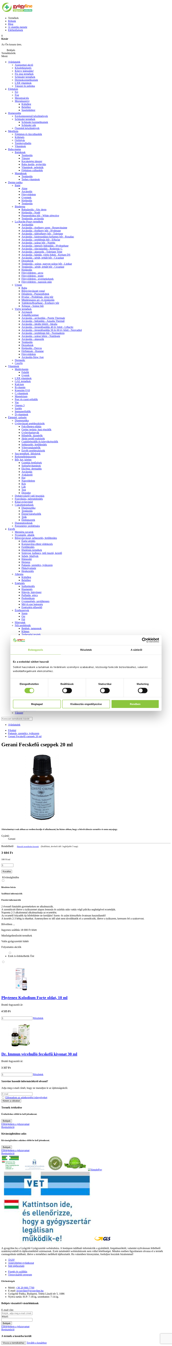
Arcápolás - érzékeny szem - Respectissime (44, 227)
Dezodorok (27, 260)
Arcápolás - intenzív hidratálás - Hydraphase (45, 245)
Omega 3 (20, 405)
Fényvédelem (29, 194)
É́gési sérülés (28, 541)
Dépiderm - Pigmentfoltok (35, 293)
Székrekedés (28, 586)
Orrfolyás (20, 140)
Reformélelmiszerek (25, 456)
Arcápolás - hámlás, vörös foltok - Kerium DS (46, 254)
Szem (24, 613)
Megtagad (37, 703)
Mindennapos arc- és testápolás (38, 299)
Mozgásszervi (22, 101)
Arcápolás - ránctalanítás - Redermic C (42, 248)
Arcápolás (27, 191)
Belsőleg (26, 107)
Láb (24, 486)
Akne (24, 188)
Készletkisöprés (23, 67)
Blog (10, 24)
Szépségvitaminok (31, 465)
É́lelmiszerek (28, 519)
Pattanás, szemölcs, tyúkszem (37, 565)
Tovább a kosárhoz (37, 1342)
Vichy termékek (23, 309)
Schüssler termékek (25, 77)
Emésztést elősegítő (32, 607)
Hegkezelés (28, 571)
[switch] (67, 690)
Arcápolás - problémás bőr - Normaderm (43, 333)
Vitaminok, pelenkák (33, 167)
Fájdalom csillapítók (32, 170)
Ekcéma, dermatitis (32, 468)
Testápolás (27, 203)
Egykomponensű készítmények (31, 116)
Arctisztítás (27, 224)
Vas (17, 402)
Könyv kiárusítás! (24, 70)
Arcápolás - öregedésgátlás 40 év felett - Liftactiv (47, 327)
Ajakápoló (27, 474)
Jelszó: (4, 1316)
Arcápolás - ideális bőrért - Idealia (39, 324)
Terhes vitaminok (31, 179)
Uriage (18, 284)
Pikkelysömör (29, 568)
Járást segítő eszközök (33, 438)
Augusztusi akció (24, 64)
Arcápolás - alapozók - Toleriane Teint (42, 251)
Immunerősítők (23, 411)
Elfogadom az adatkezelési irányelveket (26, 1097)
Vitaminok (20, 146)
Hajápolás (27, 200)
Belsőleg (26, 580)
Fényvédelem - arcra (32, 272)
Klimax (25, 631)
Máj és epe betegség (32, 604)
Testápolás (27, 155)
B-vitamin (20, 387)
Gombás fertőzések (32, 462)
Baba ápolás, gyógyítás (34, 164)
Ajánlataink (14, 61)
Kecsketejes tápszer (32, 161)
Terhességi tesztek (31, 634)
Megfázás (13, 131)
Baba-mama (14, 149)
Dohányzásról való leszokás (29, 495)
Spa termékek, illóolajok (27, 453)
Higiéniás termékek (32, 550)
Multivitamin (21, 369)
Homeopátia (14, 113)
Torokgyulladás (23, 143)
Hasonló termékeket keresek (28, 846)
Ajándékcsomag (30, 315)
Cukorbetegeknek (24, 504)
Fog (17, 95)
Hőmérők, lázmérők (32, 435)
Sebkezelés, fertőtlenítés (34, 444)
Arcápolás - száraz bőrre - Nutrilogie (41, 336)
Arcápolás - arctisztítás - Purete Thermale (43, 318)
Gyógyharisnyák (30, 432)
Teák (24, 516)
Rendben (135, 703)
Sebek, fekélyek (30, 556)
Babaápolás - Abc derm (34, 209)
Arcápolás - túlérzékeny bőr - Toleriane (42, 233)
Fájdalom (13, 89)
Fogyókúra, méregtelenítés (29, 498)
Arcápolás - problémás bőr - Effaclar (41, 239)
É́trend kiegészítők (31, 513)
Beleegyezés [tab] (35, 649)
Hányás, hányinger (31, 592)
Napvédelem (28, 480)
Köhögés (19, 137)
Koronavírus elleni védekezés (37, 544)
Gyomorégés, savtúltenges (35, 601)
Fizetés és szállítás (17, 1271)
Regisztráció (7, 1127)
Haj (23, 477)
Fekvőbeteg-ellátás (31, 426)
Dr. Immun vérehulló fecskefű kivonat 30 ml (39, 1054)
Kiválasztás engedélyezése (86, 703)
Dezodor (26, 492)
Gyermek (26, 197)
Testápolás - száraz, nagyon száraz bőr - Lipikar (47, 263)
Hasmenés (27, 589)
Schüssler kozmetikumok (35, 122)
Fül (23, 619)
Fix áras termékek (24, 73)
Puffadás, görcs (30, 595)
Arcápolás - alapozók (33, 339)
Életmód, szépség (17, 417)
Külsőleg (26, 104)
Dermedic (20, 360)
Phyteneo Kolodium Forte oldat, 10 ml (34, 997)
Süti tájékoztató (16, 1265)
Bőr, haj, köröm (23, 459)
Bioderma (20, 206)
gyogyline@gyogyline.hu (30, 1290)
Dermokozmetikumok (26, 80)
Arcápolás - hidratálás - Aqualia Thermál (43, 321)
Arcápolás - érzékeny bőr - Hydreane (41, 230)
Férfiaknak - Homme (33, 351)
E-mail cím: (7, 1309)
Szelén (18, 408)
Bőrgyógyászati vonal (33, 290)
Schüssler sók (29, 125)
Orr (23, 616)
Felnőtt (25, 372)
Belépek (7, 1121)
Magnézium (21, 396)
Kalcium (19, 384)
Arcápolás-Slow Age (33, 357)
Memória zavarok (24, 532)
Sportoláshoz (28, 110)
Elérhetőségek (15, 30)
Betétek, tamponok (31, 628)
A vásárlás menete (17, 27)
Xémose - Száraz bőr (33, 306)
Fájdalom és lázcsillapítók (28, 134)
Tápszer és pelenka (25, 86)
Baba (24, 287)
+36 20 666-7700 (25, 1287)
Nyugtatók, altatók (24, 535)
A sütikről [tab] (136, 649)
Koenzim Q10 (22, 390)
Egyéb (11, 529)
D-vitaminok (21, 414)
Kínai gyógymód (24, 501)
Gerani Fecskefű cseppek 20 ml (24, 736)
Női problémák (23, 625)
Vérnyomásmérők (31, 447)
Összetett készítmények (27, 128)
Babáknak (20, 152)
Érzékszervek (22, 610)
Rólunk (12, 21)
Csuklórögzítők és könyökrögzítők (40, 441)
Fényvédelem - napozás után (37, 281)
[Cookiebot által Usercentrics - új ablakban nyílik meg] (144, 640)
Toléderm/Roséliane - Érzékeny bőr (40, 303)
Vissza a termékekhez (14, 1343)
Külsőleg (26, 577)
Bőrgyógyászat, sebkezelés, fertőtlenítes (36, 538)
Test (24, 489)
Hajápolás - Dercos (32, 348)
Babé (17, 185)
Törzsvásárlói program (20, 1274)
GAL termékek (23, 381)
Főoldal (12, 730)
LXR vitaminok (23, 83)
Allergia (19, 574)
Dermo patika (15, 182)
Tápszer (26, 158)
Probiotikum (28, 598)
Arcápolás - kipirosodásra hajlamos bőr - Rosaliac (48, 236)
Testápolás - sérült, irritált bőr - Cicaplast (43, 266)
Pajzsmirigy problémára (27, 526)
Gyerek (25, 375)
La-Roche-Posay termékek (29, 221)
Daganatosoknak (24, 522)
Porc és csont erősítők (26, 399)
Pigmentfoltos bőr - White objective (40, 215)
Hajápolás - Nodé (31, 212)
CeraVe (19, 363)
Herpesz (26, 562)
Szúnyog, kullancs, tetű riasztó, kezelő (42, 553)
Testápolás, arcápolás (33, 218)
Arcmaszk (27, 312)
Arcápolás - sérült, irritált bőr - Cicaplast (43, 257)
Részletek (38, 1018)
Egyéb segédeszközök (33, 450)
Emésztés (20, 583)
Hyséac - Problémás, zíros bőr (37, 296)
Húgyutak (20, 622)
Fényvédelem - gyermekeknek (38, 278)
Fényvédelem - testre (33, 275)
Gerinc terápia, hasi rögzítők (36, 429)
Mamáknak (21, 173)
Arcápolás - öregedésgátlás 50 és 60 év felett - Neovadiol (52, 330)
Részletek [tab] (86, 649)
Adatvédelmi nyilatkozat (21, 1262)
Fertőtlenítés (28, 547)
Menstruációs (22, 98)
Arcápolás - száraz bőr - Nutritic (38, 242)
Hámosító (27, 559)
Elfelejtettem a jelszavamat (15, 1124)
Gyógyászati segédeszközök (30, 423)
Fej (16, 92)
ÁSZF (11, 1259)
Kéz (24, 483)
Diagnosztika (22, 420)
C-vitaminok (21, 393)
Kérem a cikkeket (11, 1101)
